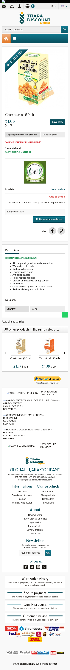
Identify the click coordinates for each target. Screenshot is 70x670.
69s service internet (46, 664)
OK (64, 29)
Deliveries (22, 491)
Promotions (48, 491)
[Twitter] (32, 567)
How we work (35, 515)
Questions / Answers (22, 495)
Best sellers (48, 499)
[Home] (6, 38)
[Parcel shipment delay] (14, 1)
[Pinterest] (61, 231)
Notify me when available (49, 219)
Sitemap (22, 499)
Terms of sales (35, 526)
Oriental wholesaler (22, 502)
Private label (48, 502)
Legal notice (35, 522)
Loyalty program (35, 530)
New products (48, 495)
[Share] (52, 231)
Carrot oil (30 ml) (49, 358)
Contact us (35, 533)
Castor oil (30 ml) (20, 358)
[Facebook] (26, 567)
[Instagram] (38, 567)
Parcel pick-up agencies (35, 518)
